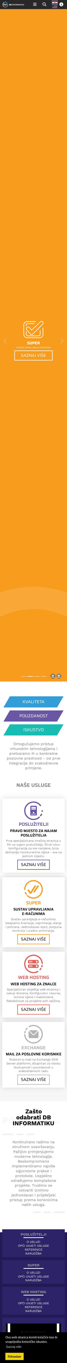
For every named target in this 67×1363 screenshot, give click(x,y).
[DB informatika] (13, 4)
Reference (33, 1249)
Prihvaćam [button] (14, 1356)
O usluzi (33, 1242)
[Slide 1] (23, 676)
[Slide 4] (43, 676)
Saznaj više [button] (13, 1346)
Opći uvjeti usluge (33, 1245)
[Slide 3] (37, 676)
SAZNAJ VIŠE (33, 355)
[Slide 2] (30, 676)
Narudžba (33, 1253)
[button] (61, 4)
